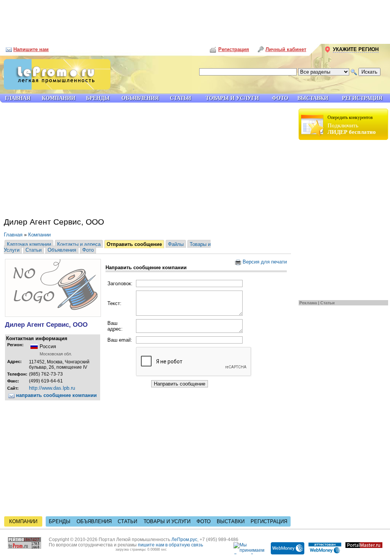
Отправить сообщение (134, 244)
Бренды (59, 521)
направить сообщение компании (55, 395)
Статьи (327, 302)
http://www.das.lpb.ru (52, 388)
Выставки (231, 521)
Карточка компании (29, 244)
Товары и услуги (167, 521)
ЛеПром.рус (184, 539)
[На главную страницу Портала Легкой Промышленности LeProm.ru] (55, 88)
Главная (13, 235)
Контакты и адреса (79, 244)
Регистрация (269, 521)
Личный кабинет (285, 49)
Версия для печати (264, 262)
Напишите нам (31, 49)
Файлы (176, 244)
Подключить (352, 125)
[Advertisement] (195, 19)
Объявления (62, 250)
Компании (39, 235)
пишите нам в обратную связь (170, 545)
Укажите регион (356, 49)
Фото (88, 250)
